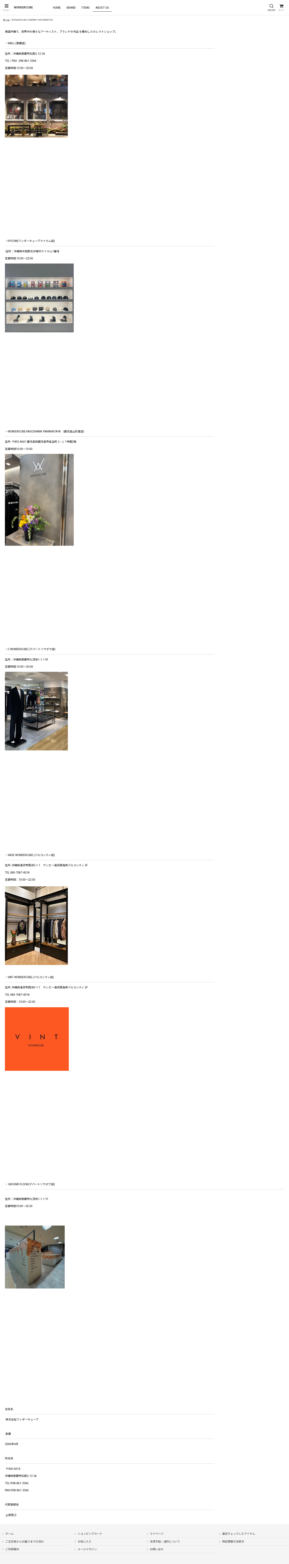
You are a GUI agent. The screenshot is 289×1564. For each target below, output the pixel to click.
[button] (6, 7)
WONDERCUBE (23, 7)
